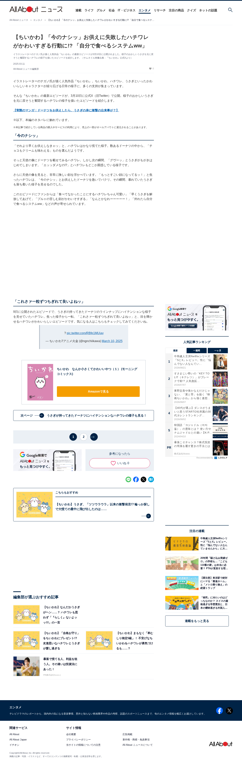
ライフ (89, 10)
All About (14, 734)
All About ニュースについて (138, 745)
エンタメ (145, 10)
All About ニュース (18, 20)
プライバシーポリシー (78, 740)
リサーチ (160, 10)
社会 (112, 10)
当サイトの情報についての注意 (83, 745)
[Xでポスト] (143, 479)
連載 (78, 10)
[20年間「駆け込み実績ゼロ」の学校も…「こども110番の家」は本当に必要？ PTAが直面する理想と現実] (214, 563)
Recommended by (205, 458)
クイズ (191, 10)
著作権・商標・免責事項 (136, 740)
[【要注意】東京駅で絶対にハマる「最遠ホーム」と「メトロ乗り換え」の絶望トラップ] (214, 583)
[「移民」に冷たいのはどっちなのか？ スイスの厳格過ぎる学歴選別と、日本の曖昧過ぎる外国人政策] (214, 603)
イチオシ (14, 745)
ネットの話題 (208, 10)
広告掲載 (127, 734)
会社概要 (71, 734)
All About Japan (18, 740)
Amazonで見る (98, 391)
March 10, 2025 (112, 341)
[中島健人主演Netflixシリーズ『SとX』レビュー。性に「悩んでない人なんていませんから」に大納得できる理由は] (214, 543)
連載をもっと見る (197, 621)
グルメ (101, 10)
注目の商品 (176, 10)
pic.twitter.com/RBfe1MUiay (85, 333)
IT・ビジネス (127, 10)
